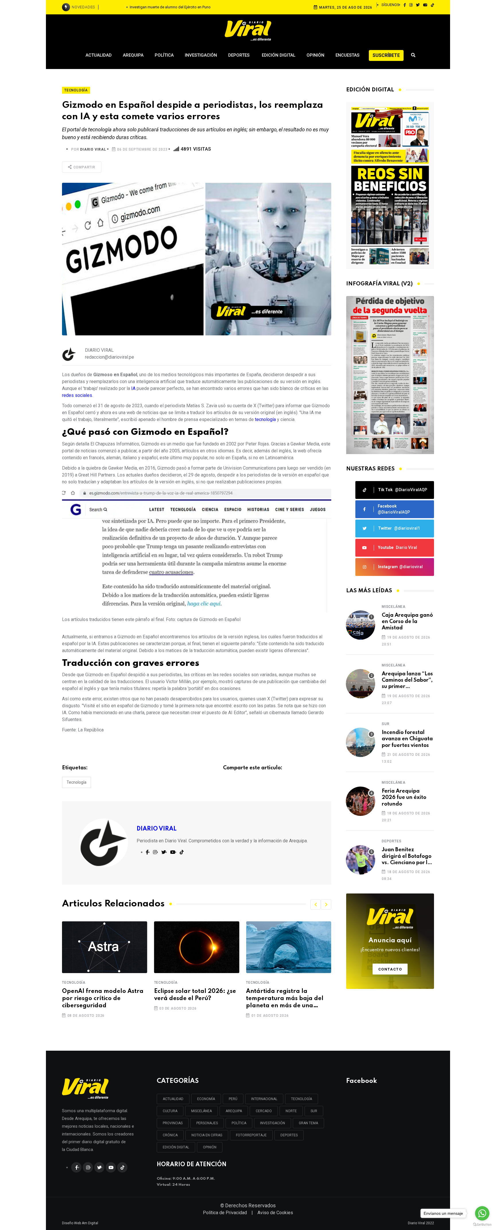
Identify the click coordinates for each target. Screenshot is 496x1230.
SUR (314, 1111)
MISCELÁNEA (201, 1111)
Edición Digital (278, 55)
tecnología (266, 419)
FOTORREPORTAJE (251, 1135)
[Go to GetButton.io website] (482, 1224)
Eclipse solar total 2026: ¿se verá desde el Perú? (103, 995)
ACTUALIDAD (173, 1099)
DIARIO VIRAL (93, 149)
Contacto (390, 969)
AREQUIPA (234, 1111)
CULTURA (170, 1111)
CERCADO (264, 1111)
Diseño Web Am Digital (80, 1223)
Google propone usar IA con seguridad (287, 995)
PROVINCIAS (173, 1123)
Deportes (239, 55)
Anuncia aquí (390, 944)
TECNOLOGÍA (301, 1099)
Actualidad (99, 55)
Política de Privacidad (225, 1212)
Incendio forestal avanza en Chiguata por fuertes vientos (407, 739)
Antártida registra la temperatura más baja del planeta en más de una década (193, 999)
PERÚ (233, 1099)
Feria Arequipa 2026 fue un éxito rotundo (404, 798)
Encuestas (347, 55)
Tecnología (76, 782)
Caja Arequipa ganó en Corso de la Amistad (407, 622)
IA (134, 388)
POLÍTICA (239, 1123)
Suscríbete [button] (386, 55)
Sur (385, 724)
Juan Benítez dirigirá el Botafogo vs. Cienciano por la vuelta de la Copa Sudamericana (406, 856)
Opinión (315, 55)
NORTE (291, 1111)
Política (164, 55)
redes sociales (77, 395)
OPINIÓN (209, 1147)
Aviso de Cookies (275, 1212)
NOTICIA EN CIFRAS (206, 1135)
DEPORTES (289, 1135)
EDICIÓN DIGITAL (176, 1147)
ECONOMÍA (206, 1099)
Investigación (201, 55)
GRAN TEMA (308, 1123)
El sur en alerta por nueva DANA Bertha (170, 7)
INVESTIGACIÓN (272, 1123)
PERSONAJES (207, 1123)
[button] (315, 904)
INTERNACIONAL (264, 1099)
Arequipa (133, 55)
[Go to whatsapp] (482, 1213)
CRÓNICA (170, 1135)
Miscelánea (394, 607)
